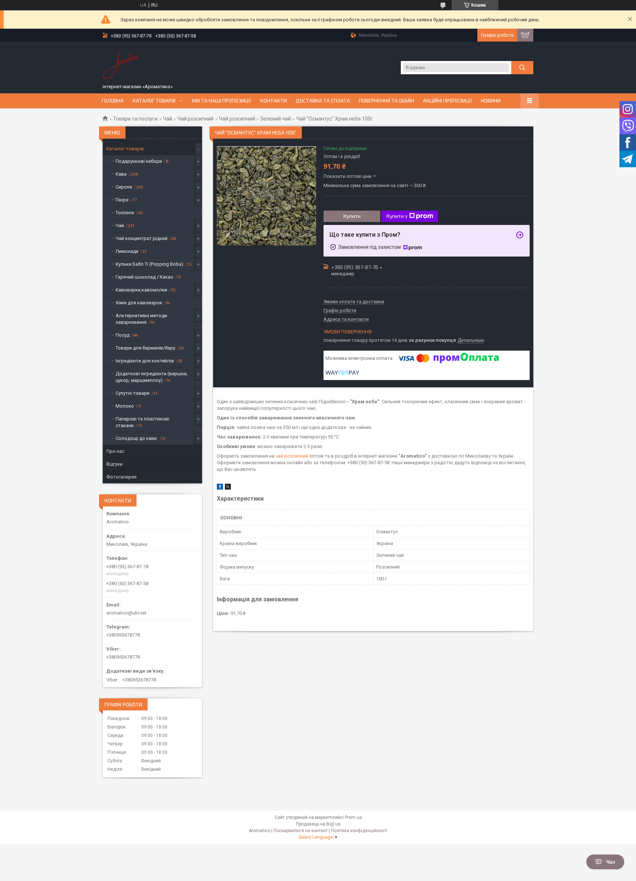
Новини (491, 100)
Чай (167, 119)
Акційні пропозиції (447, 100)
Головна (113, 100)
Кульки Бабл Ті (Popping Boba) (149, 264)
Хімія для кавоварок (139, 302)
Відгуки (114, 464)
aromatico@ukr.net (126, 613)
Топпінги (125, 212)
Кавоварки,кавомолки (141, 290)
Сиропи (124, 187)
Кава (121, 174)
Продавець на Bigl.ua (318, 824)
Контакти (273, 100)
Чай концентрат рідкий (141, 238)
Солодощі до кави (137, 438)
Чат (610, 862)
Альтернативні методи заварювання (141, 319)
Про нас (115, 451)
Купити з (396, 216)
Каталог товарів (154, 100)
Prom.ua (353, 817)
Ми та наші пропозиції (221, 100)
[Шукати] (522, 67)
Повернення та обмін (386, 100)
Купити (352, 216)
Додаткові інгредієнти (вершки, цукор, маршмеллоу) (152, 377)
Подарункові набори (139, 161)
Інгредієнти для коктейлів (145, 360)
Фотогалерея (121, 477)
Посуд (123, 335)
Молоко (125, 406)
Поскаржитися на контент (300, 830)
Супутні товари (132, 393)
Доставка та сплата (323, 100)
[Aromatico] (121, 63)
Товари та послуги (135, 119)
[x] (228, 488)
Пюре (122, 200)
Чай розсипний (195, 119)
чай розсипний (291, 456)
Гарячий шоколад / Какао (144, 277)
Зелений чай (275, 119)
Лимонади (127, 251)
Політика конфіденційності (359, 830)
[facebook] (220, 488)
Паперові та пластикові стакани (142, 422)
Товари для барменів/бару (145, 348)
